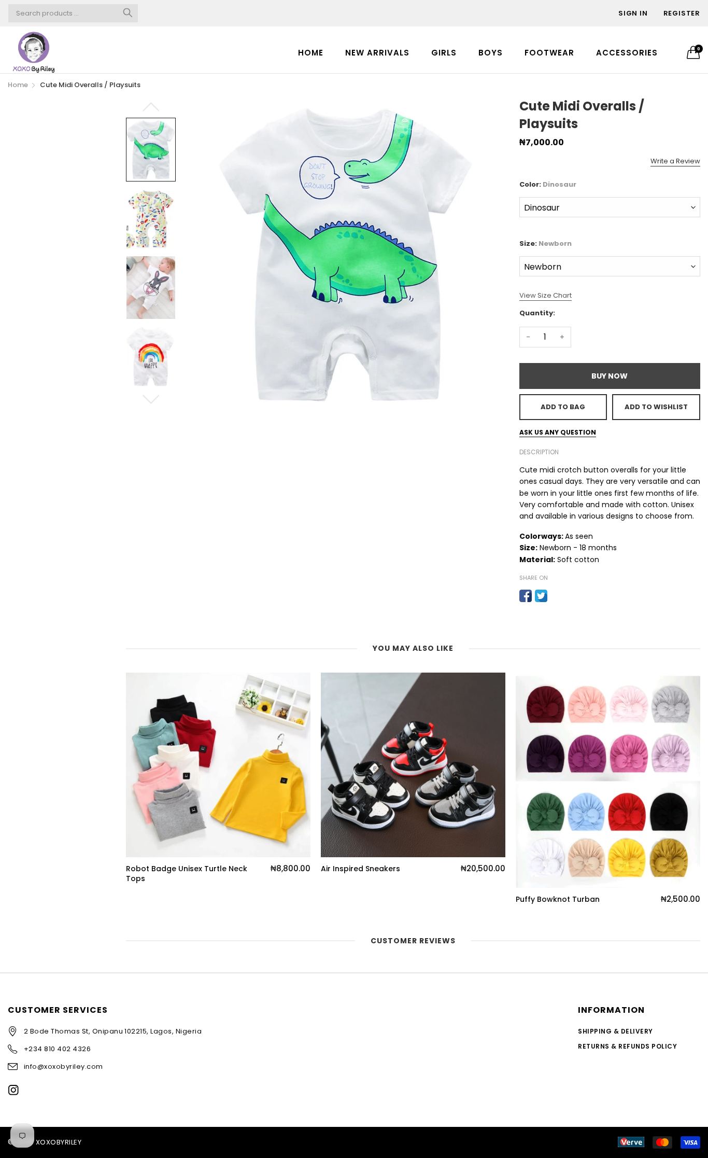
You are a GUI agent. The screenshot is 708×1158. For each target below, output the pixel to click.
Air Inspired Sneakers (360, 869)
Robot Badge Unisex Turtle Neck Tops (186, 874)
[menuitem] (310, 52)
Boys (490, 52)
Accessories (627, 52)
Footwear (549, 52)
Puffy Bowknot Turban (558, 899)
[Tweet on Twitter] (541, 596)
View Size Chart (545, 295)
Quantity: (537, 313)
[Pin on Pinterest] (556, 596)
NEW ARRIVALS (377, 52)
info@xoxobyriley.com (63, 1066)
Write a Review (675, 161)
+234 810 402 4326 (57, 1049)
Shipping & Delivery (615, 1031)
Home (310, 52)
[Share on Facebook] (525, 596)
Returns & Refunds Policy (627, 1046)
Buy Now (609, 376)
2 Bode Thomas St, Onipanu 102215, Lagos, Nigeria (113, 1031)
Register (681, 13)
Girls (444, 52)
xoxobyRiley (58, 1142)
